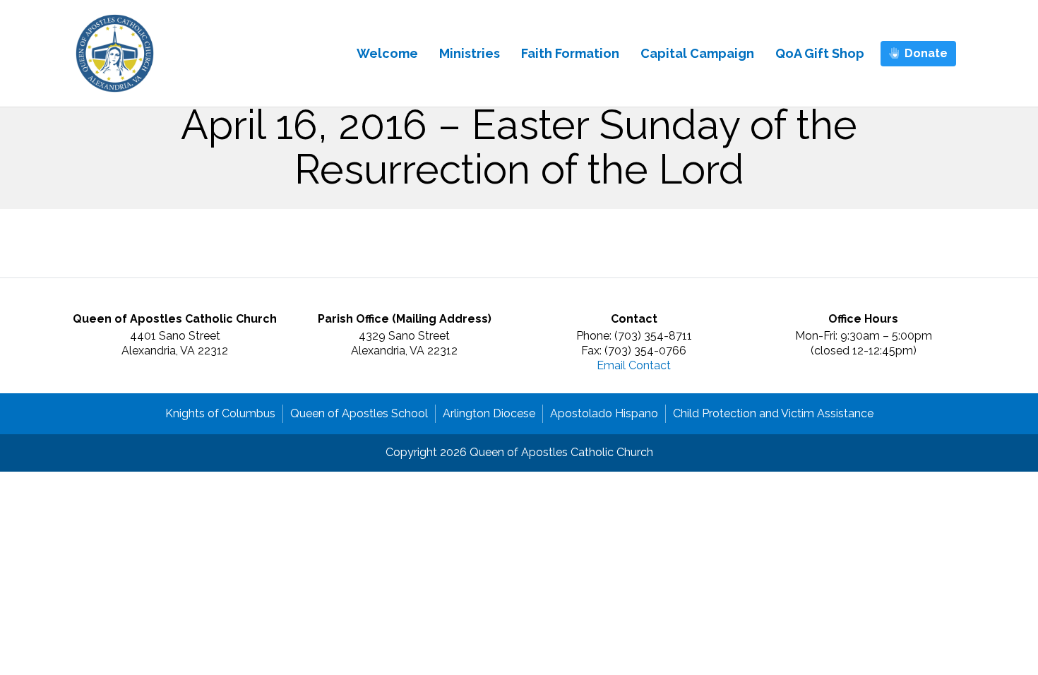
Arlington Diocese (489, 413)
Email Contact (634, 365)
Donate (926, 53)
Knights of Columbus (220, 413)
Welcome (387, 53)
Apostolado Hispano (604, 413)
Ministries (469, 53)
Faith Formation (570, 53)
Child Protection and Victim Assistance (773, 413)
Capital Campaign (697, 53)
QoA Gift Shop (819, 53)
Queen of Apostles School (359, 413)
